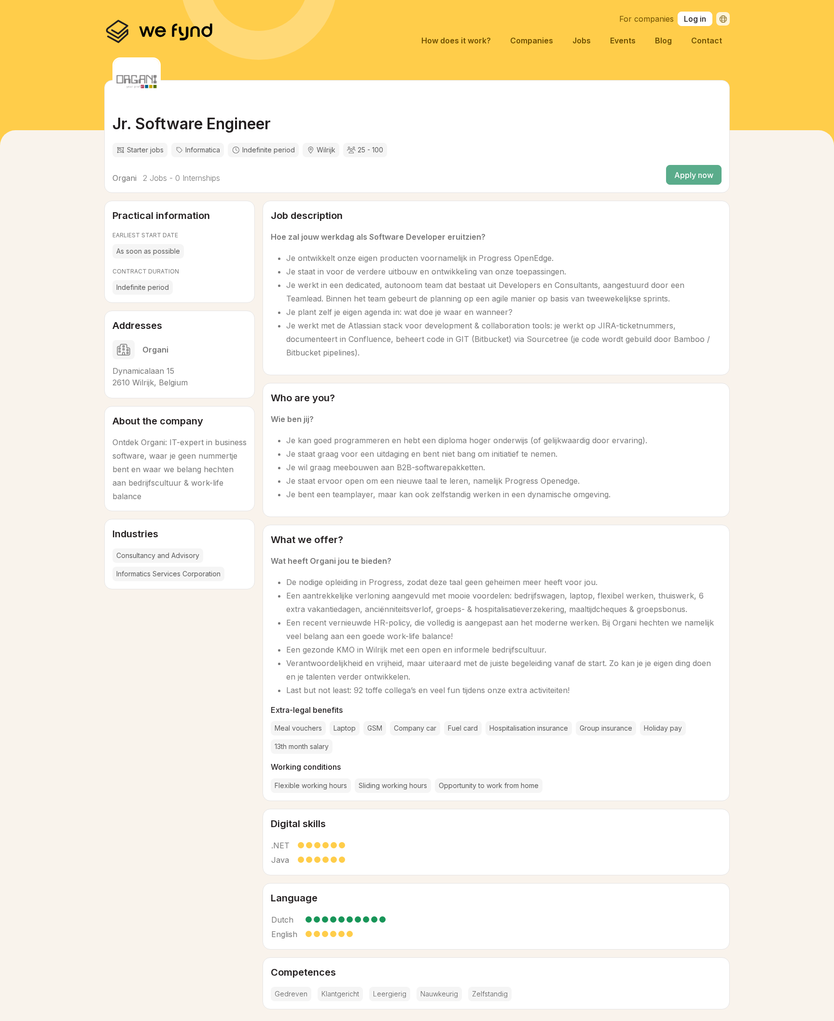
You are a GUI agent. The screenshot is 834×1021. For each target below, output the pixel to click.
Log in (695, 19)
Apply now (693, 175)
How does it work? (456, 40)
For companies (646, 19)
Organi (124, 178)
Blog (663, 40)
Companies (531, 40)
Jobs (581, 40)
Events (623, 40)
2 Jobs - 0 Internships (180, 178)
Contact (706, 40)
